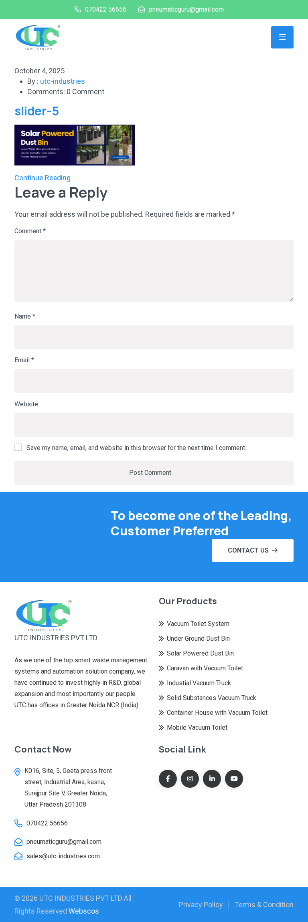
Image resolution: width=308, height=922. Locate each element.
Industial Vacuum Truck (199, 683)
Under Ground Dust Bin (198, 638)
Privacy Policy (201, 904)
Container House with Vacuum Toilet (217, 712)
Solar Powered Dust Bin (200, 653)
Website (26, 404)
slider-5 (36, 111)
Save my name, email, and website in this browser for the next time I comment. (136, 448)
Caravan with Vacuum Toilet (205, 668)
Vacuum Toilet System (198, 623)
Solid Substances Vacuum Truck (211, 698)
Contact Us (248, 550)
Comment (30, 231)
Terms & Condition (264, 904)
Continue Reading (42, 178)
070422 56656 (105, 9)
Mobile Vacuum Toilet (197, 727)
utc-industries (62, 81)
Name (24, 316)
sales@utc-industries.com (63, 856)
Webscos (84, 911)
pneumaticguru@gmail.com (186, 9)
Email (24, 360)
